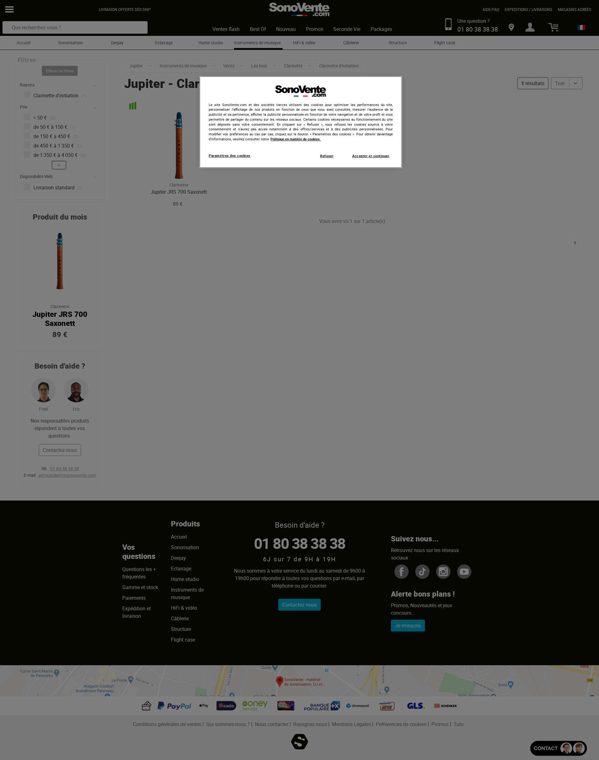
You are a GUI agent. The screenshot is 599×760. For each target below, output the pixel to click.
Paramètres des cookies (230, 155)
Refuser (327, 156)
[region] (300, 122)
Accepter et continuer (370, 156)
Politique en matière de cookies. (295, 139)
